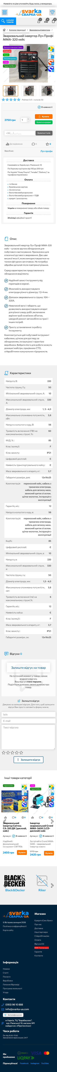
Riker (42, 890)
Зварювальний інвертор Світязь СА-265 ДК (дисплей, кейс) (15, 827)
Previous (4, 91)
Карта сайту (8, 930)
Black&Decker (15, 890)
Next (52, 91)
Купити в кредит (44, 122)
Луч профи (46, 151)
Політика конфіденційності (14, 926)
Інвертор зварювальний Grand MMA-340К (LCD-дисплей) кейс (41, 827)
